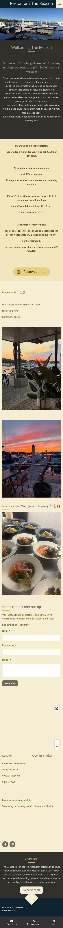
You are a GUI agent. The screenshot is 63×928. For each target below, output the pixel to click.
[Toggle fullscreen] (57, 708)
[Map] (31, 727)
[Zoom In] (57, 742)
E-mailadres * (9, 645)
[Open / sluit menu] (59, 4)
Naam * (6, 631)
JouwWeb (13, 910)
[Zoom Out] (57, 746)
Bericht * (6, 660)
